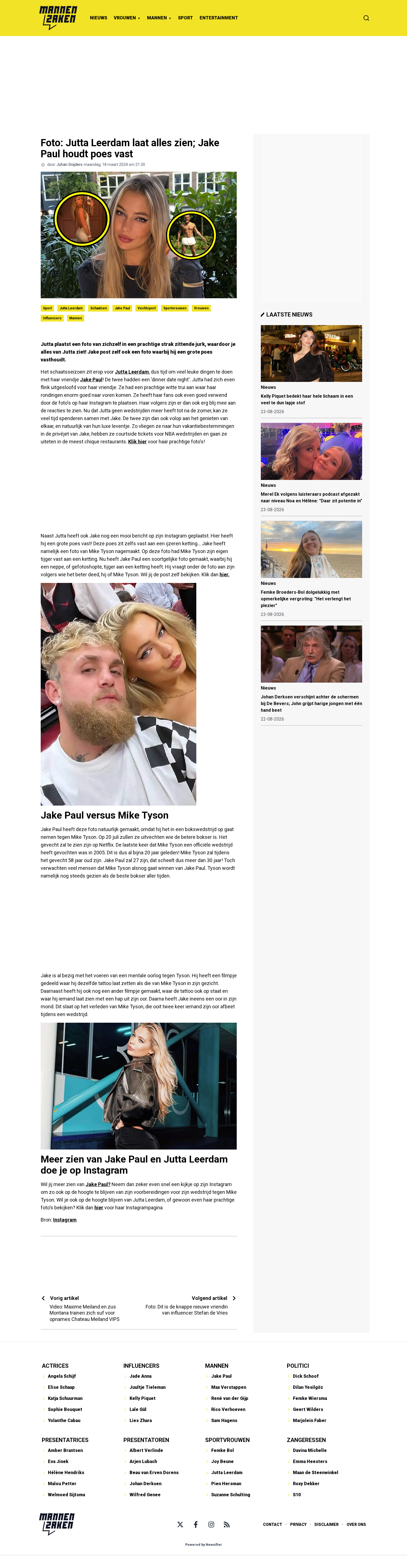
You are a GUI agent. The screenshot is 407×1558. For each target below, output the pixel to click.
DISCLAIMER (327, 1524)
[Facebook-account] (195, 1524)
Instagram (65, 1220)
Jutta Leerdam (71, 308)
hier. (225, 574)
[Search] (366, 18)
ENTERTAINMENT (219, 17)
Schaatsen (98, 308)
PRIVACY (298, 1524)
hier (98, 1207)
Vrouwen (201, 308)
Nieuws (268, 387)
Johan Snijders (69, 164)
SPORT (185, 17)
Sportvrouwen (174, 308)
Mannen (75, 318)
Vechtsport (147, 308)
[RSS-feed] (226, 1524)
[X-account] (180, 1524)
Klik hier (137, 441)
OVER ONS (356, 1524)
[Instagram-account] (211, 1524)
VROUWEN (125, 17)
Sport (47, 308)
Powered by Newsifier (203, 1545)
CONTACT (272, 1524)
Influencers (52, 318)
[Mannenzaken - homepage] (58, 18)
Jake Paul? (98, 1184)
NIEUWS (98, 17)
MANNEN (157, 17)
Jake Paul (122, 308)
